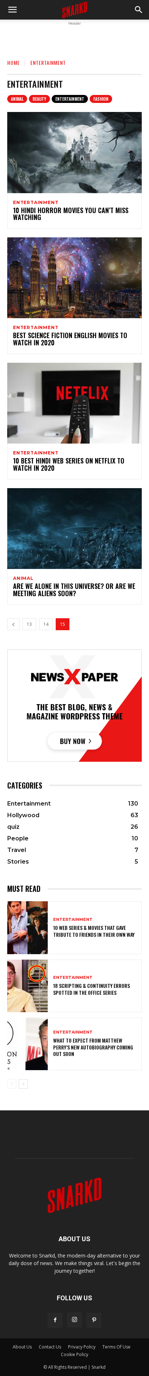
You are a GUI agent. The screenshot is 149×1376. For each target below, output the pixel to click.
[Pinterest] (94, 1320)
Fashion (100, 99)
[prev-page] (13, 624)
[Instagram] (74, 1320)
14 (45, 624)
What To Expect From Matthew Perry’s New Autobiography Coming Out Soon (93, 1046)
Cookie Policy (74, 1354)
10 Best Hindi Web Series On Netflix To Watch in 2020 (68, 464)
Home (13, 62)
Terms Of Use (116, 1347)
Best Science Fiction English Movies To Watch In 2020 (70, 339)
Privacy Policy (81, 1347)
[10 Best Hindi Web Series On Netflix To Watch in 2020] (74, 403)
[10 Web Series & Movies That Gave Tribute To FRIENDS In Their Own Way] (27, 927)
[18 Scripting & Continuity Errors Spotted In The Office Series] (27, 986)
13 (29, 624)
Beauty (39, 99)
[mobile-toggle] (12, 10)
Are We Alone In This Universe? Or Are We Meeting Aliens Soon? (74, 589)
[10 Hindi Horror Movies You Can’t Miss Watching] (74, 152)
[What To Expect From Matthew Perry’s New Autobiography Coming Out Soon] (27, 1044)
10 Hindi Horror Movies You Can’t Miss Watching (70, 213)
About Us (22, 1347)
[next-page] (23, 1084)
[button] (139, 10)
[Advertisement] (74, 36)
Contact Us (50, 1347)
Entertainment (69, 99)
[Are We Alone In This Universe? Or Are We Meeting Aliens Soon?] (74, 528)
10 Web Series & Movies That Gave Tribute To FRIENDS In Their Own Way (94, 931)
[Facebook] (55, 1320)
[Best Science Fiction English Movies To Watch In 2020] (74, 277)
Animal (17, 99)
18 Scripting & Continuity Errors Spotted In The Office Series (91, 989)
